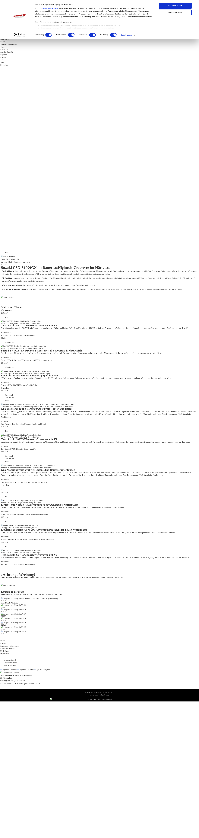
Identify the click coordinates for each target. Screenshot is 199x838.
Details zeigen (126, 35)
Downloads (9, 395)
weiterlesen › (5, 332)
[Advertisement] (69, 180)
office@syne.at (104, 695)
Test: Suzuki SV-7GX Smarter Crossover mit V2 (18, 335)
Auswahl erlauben (175, 12)
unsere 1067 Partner (50, 8)
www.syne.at (94, 695)
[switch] (71, 35)
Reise (7, 400)
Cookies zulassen (175, 6)
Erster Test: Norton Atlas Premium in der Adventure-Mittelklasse (24, 514)
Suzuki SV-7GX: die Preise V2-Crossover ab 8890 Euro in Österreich (26, 360)
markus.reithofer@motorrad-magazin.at (15, 262)
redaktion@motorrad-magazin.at (28, 683)
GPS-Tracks (9, 398)
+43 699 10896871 (7, 683)
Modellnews (9, 342)
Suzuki (4, 388)
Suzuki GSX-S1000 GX (134, 271)
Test (6, 252)
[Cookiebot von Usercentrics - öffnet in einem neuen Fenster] (19, 35)
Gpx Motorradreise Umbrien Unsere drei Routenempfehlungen (24, 482)
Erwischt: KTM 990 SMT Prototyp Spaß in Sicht (19, 385)
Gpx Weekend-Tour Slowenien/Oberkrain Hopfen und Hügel (23, 424)
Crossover (6, 310)
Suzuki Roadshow (112, 289)
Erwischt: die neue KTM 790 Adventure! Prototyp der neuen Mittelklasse (27, 539)
